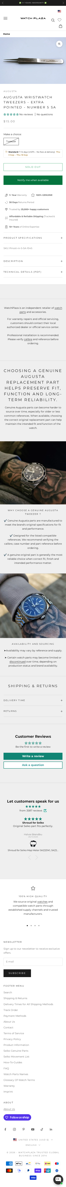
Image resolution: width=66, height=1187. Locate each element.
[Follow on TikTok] (42, 1129)
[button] (11, 114)
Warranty (9, 1085)
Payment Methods (15, 1015)
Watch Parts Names (16, 1074)
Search (8, 992)
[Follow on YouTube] (32, 1129)
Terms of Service (14, 1033)
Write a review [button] (33, 756)
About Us (9, 1021)
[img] (33, 807)
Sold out (33, 166)
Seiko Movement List (16, 1056)
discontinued (18, 661)
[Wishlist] (59, 20)
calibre (28, 339)
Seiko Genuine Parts (16, 1050)
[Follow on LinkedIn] (51, 1129)
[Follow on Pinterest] (23, 1129)
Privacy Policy (12, 1039)
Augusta (10, 91)
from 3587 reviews (31, 810)
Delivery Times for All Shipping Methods (28, 1004)
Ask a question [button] (33, 765)
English (31, 1145)
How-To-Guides (13, 1062)
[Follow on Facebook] (5, 1129)
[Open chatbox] (58, 1180)
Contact (8, 1027)
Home (6, 34)
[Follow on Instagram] (14, 1129)
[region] (33, 902)
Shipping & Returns (15, 998)
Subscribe (17, 973)
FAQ (6, 1068)
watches (42, 901)
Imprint (8, 1091)
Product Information (16, 1045)
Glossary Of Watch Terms (19, 1080)
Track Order (11, 1010)
